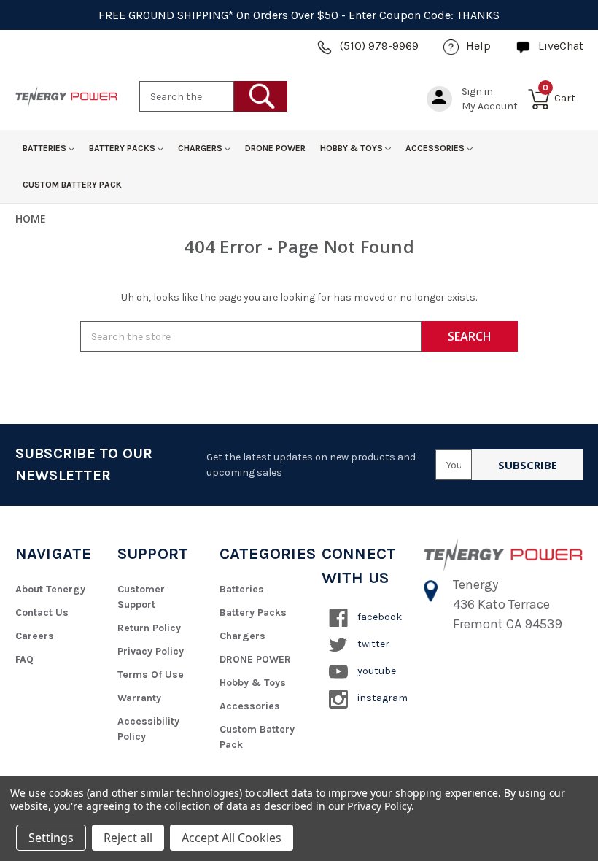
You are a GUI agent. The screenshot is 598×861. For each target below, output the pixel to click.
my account (490, 106)
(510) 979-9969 (379, 46)
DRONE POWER (275, 148)
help (478, 46)
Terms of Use (150, 674)
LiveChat (560, 46)
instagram (381, 698)
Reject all (128, 838)
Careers (34, 636)
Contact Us (42, 612)
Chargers (201, 148)
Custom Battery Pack (72, 184)
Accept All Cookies (231, 838)
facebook (378, 617)
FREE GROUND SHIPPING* (165, 15)
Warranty (139, 698)
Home (30, 218)
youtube (375, 671)
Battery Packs (123, 148)
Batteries (46, 148)
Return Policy (149, 628)
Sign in (477, 91)
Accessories (436, 148)
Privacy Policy (150, 651)
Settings (51, 838)
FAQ (24, 659)
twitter (372, 644)
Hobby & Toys (352, 148)
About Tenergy (50, 589)
